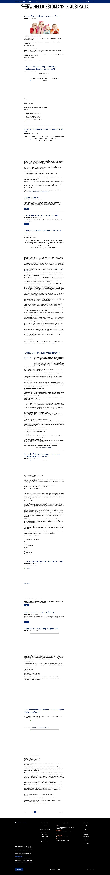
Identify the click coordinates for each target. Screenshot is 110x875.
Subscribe (19, 869)
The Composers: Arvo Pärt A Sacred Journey (43, 561)
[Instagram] (84, 2)
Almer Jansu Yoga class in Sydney (39, 612)
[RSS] (86, 2)
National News (59, 830)
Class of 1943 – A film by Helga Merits (41, 628)
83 (32, 811)
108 (43, 811)
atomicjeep (44, 447)
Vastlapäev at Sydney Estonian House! (41, 215)
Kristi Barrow (27, 18)
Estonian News (59, 838)
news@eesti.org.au (18, 856)
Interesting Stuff (59, 835)
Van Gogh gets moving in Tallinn (62, 840)
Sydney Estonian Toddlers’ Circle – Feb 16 (42, 16)
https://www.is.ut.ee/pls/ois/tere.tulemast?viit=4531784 (39, 191)
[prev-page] (25, 812)
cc (51, 447)
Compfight (49, 447)
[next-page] (46, 812)
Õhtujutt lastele (57, 268)
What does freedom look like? (62, 836)
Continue (26, 208)
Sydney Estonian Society (29, 199)
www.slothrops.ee (44, 676)
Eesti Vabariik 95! (31, 198)
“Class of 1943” (32, 205)
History (57, 825)
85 (37, 811)
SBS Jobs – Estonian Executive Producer (41, 727)
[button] (94, 2)
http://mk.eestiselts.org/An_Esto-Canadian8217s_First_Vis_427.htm (44, 343)
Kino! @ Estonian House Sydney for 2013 (42, 353)
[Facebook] (82, 2)
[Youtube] (89, 2)
